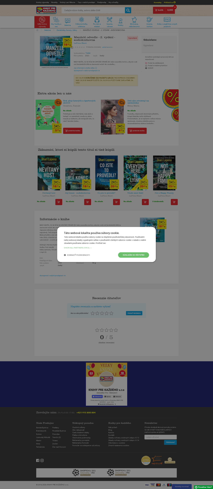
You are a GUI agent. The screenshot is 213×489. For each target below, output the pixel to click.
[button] (106, 247)
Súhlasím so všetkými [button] (133, 255)
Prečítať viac (101, 243)
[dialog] (106, 244)
